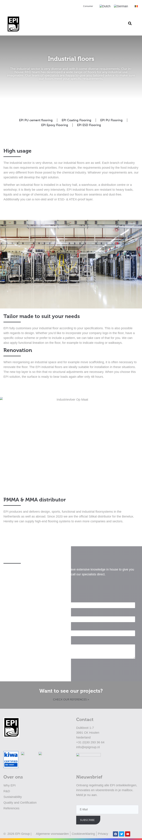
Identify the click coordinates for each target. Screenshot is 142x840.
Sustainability (12, 797)
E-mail (11, 627)
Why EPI (9, 785)
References (11, 808)
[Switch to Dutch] (105, 6)
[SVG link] (136, 6)
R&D (6, 791)
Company (13, 613)
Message (13, 641)
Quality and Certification (20, 802)
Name (11, 599)
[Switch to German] (121, 6)
